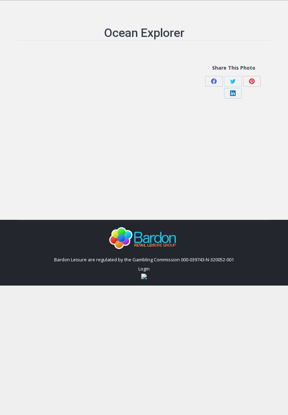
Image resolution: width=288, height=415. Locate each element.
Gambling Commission (156, 259)
